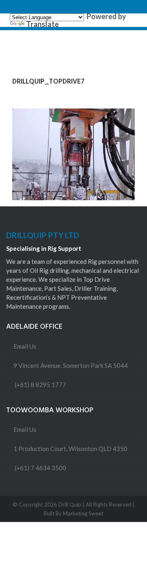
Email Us (24, 346)
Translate (42, 24)
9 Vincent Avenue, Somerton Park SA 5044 (70, 365)
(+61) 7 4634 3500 (40, 467)
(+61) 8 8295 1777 (40, 384)
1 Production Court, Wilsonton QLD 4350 (70, 448)
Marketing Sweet (83, 513)
